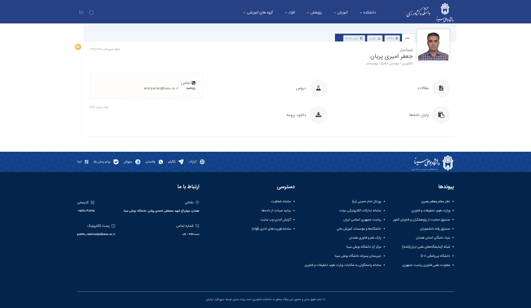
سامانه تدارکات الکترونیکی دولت (360, 210)
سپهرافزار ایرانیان (215, 299)
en (81, 13)
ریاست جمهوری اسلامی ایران (362, 220)
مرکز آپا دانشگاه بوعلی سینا (363, 247)
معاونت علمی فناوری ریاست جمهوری (426, 265)
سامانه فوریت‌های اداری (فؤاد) (271, 229)
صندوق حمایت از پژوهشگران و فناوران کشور (421, 220)
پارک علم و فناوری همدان (365, 238)
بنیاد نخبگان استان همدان (433, 238)
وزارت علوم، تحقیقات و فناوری (431, 210)
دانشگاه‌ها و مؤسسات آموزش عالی (359, 229)
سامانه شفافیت (281, 201)
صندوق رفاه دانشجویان (435, 229)
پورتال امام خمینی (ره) (366, 201)
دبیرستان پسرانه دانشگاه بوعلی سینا (358, 256)
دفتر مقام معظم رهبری (435, 201)
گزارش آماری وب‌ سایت (276, 220)
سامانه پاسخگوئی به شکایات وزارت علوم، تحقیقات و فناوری (343, 265)
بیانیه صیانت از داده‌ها (276, 210)
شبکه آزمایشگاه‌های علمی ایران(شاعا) (426, 247)
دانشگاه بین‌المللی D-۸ (435, 256)
